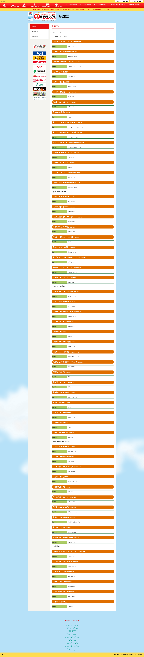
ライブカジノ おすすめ (71, 4)
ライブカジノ (72, 631)
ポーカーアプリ (72, 649)
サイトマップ (4, 654)
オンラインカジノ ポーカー (72, 642)
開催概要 (24, 6)
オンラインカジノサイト (72, 633)
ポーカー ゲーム (72, 639)
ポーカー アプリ (72, 640)
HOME (4, 6)
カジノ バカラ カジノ (72, 627)
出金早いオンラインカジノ (135, 4)
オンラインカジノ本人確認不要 (118, 4)
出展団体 (35, 36)
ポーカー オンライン (72, 648)
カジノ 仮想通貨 (72, 630)
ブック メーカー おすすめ (72, 628)
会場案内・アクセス (34, 6)
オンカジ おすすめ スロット (101, 4)
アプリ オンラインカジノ (72, 625)
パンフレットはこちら (58, 32)
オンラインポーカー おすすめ (72, 637)
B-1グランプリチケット (48, 6)
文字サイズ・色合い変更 (122, 1)
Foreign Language (136, 1)
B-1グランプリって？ (14, 6)
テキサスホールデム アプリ (72, 636)
